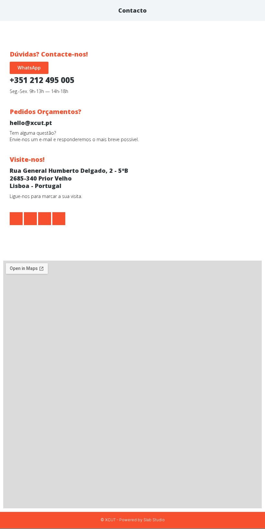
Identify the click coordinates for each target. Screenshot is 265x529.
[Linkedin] (44, 218)
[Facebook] (16, 218)
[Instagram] (30, 218)
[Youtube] (58, 218)
